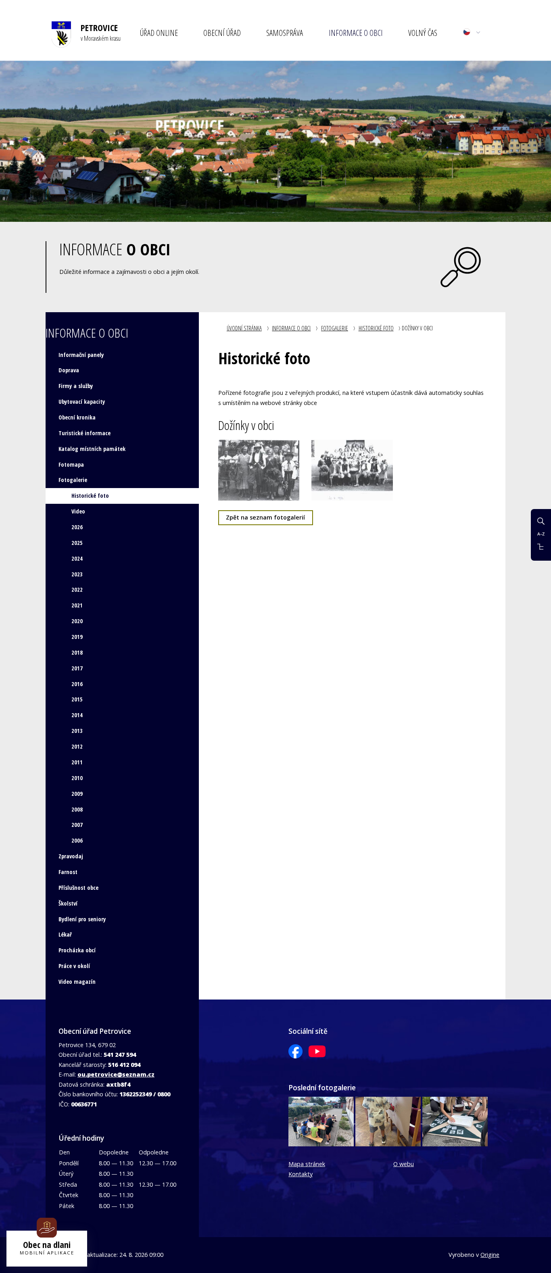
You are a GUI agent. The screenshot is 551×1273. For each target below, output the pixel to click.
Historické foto (376, 328)
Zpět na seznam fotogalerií (265, 517)
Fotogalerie (334, 328)
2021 (77, 605)
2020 (77, 621)
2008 (77, 809)
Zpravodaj (70, 856)
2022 (77, 589)
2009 (77, 793)
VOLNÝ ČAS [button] (422, 32)
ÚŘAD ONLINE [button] (159, 32)
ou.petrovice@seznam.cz (115, 1074)
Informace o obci (291, 328)
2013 (77, 731)
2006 (77, 840)
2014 (77, 715)
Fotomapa (71, 464)
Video (78, 511)
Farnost (67, 872)
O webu (403, 1164)
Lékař (65, 934)
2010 (77, 778)
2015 (77, 699)
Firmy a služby (75, 386)
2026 (77, 527)
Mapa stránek (306, 1164)
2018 (77, 652)
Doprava (68, 370)
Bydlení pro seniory (82, 919)
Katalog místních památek (91, 449)
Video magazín (77, 981)
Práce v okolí (74, 966)
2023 (77, 574)
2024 (77, 558)
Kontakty (300, 1174)
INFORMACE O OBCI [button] (356, 32)
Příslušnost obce (78, 887)
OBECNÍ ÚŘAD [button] (222, 32)
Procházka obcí (77, 950)
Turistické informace (84, 433)
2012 (77, 746)
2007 (77, 824)
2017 (77, 668)
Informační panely (81, 355)
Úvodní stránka (244, 328)
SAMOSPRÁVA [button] (284, 32)
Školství (67, 903)
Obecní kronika (77, 417)
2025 (77, 543)
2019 (77, 637)
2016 (77, 684)
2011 (77, 762)
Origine (489, 1254)
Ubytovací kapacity (81, 401)
